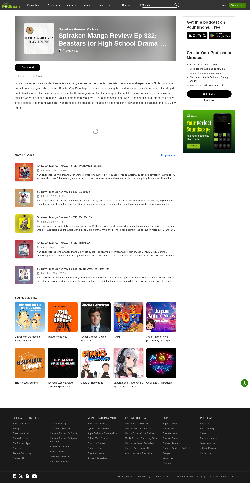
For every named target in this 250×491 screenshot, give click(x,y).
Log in (223, 5)
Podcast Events (170, 438)
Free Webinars (170, 433)
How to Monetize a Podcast (138, 428)
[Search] (176, 5)
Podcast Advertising (97, 423)
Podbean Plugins (96, 448)
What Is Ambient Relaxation (138, 453)
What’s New (168, 428)
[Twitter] (21, 476)
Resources (168, 458)
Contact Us (205, 453)
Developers (168, 463)
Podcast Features (21, 423)
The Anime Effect (57, 336)
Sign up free (237, 5)
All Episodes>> (168, 155)
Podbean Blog (207, 428)
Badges (166, 453)
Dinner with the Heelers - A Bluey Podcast (29, 338)
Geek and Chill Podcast (159, 382)
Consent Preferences (183, 476)
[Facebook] (14, 476)
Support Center (170, 423)
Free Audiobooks (96, 453)
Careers (204, 433)
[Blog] (27, 476)
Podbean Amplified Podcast (176, 448)
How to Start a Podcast (136, 423)
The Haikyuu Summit (26, 382)
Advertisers (54, 5)
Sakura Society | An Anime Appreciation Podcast (128, 384)
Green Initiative (207, 443)
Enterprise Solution (22, 433)
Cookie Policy (143, 476)
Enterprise (71, 5)
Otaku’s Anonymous (91, 382)
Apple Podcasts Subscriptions (102, 433)
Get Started (209, 94)
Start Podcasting (58, 423)
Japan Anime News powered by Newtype (158, 338)
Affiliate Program (208, 448)
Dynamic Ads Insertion (99, 428)
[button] (34, 5)
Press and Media (208, 438)
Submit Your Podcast (98, 438)
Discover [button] (127, 5)
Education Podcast (59, 461)
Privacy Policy (125, 476)
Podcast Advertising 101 (137, 448)
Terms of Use (161, 476)
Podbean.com (227, 476)
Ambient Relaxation (97, 458)
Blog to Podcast (58, 451)
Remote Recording (22, 453)
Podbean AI (18, 458)
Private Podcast (20, 438)
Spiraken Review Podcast (79, 29)
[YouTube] (34, 476)
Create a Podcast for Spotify (64, 433)
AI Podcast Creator (59, 446)
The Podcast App (21, 443)
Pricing (86, 5)
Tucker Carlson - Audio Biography (93, 338)
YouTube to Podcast (60, 456)
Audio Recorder (20, 448)
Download (27, 67)
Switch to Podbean (97, 443)
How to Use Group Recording (139, 443)
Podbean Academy (172, 443)
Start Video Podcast (60, 428)
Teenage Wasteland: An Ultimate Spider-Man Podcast (60, 385)
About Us (204, 423)
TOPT (116, 336)
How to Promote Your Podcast (140, 433)
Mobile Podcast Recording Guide (141, 438)
